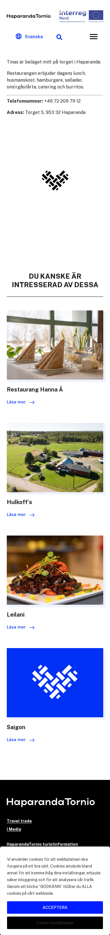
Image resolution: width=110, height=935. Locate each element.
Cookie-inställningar (55, 923)
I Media (14, 829)
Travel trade (19, 821)
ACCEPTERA (55, 907)
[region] (55, 891)
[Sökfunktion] (59, 36)
